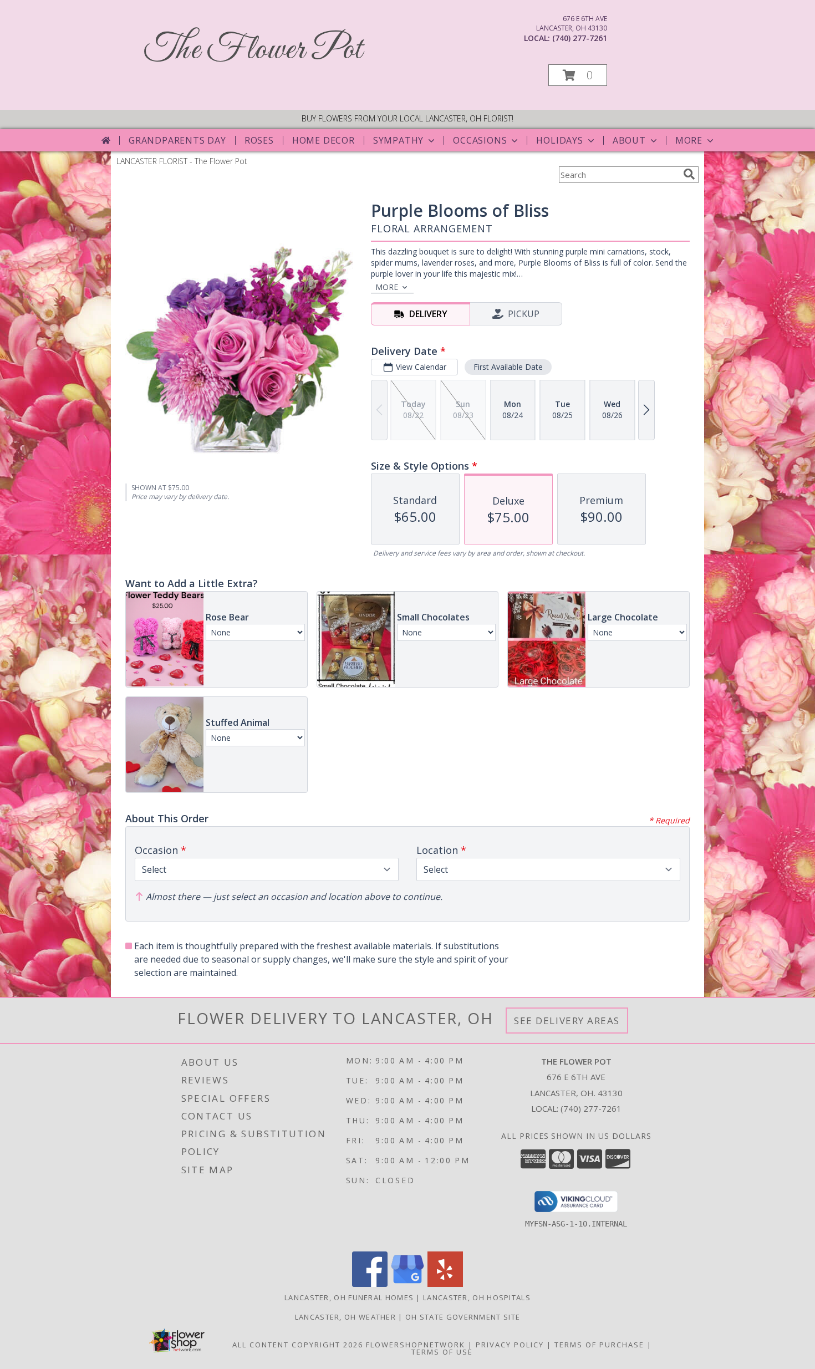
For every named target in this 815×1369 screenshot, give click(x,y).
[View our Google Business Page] (407, 1284)
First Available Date (508, 367)
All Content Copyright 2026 (297, 1345)
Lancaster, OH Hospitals (477, 1297)
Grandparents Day (177, 140)
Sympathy (398, 140)
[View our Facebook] (370, 1284)
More (688, 140)
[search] (689, 174)
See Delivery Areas (567, 1020)
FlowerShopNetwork (415, 1345)
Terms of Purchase (599, 1345)
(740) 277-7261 (579, 38)
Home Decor (323, 140)
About (629, 140)
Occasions (480, 140)
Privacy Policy (510, 1345)
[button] (577, 75)
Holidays (559, 140)
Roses (259, 140)
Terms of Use (442, 1352)
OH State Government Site (462, 1317)
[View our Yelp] (445, 1284)
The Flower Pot (253, 50)
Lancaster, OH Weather (345, 1317)
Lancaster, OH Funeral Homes (349, 1297)
